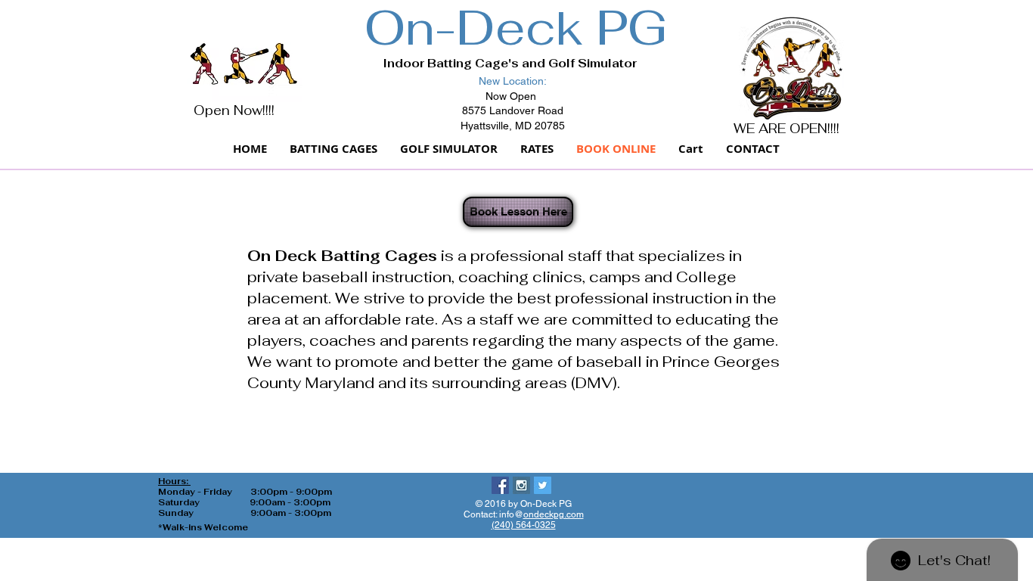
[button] (691, 149)
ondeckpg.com (553, 514)
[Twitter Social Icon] (542, 485)
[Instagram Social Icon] (521, 485)
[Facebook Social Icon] (500, 485)
